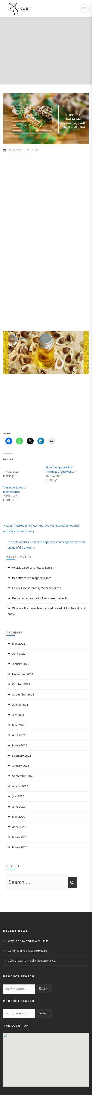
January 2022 (20, 664)
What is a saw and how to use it (32, 567)
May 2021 (18, 725)
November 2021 (22, 674)
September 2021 (23, 694)
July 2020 (18, 796)
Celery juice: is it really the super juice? (36, 588)
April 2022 (18, 653)
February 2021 (21, 755)
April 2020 (18, 827)
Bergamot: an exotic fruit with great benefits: (40, 598)
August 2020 (20, 786)
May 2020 (18, 816)
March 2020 (19, 837)
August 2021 (20, 704)
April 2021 (18, 735)
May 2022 (18, 643)
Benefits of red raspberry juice (31, 578)
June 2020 (18, 806)
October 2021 (21, 684)
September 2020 (23, 776)
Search (44, 988)
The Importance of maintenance (14, 489)
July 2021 (18, 715)
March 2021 (19, 745)
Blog (35, 150)
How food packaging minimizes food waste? (61, 469)
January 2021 (20, 765)
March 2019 (19, 847)
